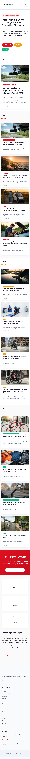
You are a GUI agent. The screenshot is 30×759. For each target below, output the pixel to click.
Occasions (5, 701)
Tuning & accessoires (9, 84)
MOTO (4, 319)
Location (5, 173)
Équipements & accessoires (11, 433)
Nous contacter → (7, 739)
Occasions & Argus (8, 286)
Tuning (4, 703)
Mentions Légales (11, 681)
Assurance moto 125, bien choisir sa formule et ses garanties (14, 357)
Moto (3, 707)
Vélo (3, 716)
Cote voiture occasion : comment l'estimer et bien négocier (13, 289)
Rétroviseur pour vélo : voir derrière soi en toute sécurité (14, 503)
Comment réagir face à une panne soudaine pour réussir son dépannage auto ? (15, 243)
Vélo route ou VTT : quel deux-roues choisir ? (14, 536)
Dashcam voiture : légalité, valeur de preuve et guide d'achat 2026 (14, 90)
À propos (4, 681)
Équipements (5, 721)
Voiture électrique (7, 693)
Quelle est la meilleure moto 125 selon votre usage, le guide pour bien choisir (15, 391)
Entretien (6, 239)
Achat (4, 206)
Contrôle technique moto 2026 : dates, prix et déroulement (13, 322)
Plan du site (19, 681)
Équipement (5, 709)
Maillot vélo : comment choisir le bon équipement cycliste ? (14, 470)
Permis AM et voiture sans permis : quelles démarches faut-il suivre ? (14, 209)
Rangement (5, 723)
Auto (3, 689)
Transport (4, 698)
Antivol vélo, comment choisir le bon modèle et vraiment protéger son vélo (15, 437)
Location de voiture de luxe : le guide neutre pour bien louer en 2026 (15, 176)
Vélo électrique (6, 726)
